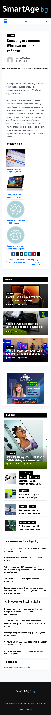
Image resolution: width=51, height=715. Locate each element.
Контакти (29, 709)
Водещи (23, 507)
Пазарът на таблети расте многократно (17, 261)
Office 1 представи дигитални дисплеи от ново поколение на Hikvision (25, 353)
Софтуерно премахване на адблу (17, 667)
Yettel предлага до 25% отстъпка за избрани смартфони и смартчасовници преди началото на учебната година (24, 569)
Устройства (24, 491)
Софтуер (23, 477)
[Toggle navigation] (26, 20)
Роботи (32, 507)
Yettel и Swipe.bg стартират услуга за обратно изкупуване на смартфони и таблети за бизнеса (24, 328)
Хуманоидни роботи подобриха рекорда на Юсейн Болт (29, 513)
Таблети (11, 35)
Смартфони (11, 320)
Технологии (34, 477)
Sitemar (24, 304)
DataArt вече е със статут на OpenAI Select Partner (30, 484)
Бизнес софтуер (26, 473)
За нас (21, 709)
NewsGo (33, 703)
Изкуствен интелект (27, 522)
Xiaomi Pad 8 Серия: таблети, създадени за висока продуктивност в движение (24, 300)
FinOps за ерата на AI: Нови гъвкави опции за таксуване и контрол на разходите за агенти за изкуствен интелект (25, 591)
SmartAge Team (24, 58)
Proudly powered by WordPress (15, 703)
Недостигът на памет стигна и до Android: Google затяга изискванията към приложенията (23, 611)
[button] (46, 20)
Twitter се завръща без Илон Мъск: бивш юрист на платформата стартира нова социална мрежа (25, 623)
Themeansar (42, 703)
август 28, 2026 (15, 464)
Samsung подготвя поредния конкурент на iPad (34, 262)
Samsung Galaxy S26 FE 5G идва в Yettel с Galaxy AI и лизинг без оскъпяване (25, 460)
